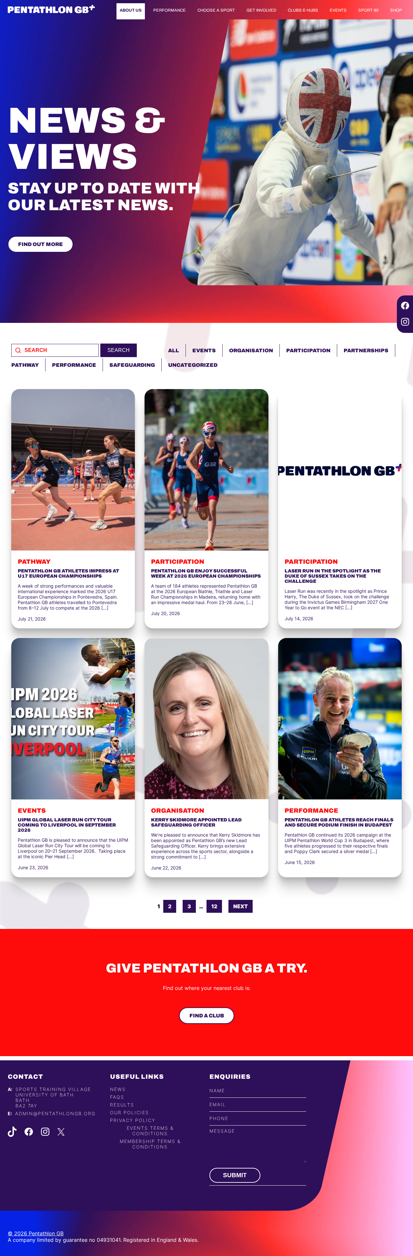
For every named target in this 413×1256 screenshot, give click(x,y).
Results (122, 1104)
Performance (169, 10)
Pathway (25, 365)
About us (131, 10)
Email (217, 1104)
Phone (218, 1118)
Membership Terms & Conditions (150, 1143)
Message (222, 1131)
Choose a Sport (216, 10)
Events (338, 10)
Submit (235, 1175)
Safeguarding (132, 365)
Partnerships (366, 350)
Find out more (40, 244)
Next (240, 906)
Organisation (251, 350)
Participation (308, 350)
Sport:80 (368, 10)
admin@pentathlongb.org (55, 1113)
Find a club (206, 1015)
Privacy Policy (133, 1120)
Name (217, 1091)
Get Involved (261, 10)
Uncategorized (192, 365)
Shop (396, 10)
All (173, 350)
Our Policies (129, 1112)
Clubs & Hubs (303, 10)
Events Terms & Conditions (150, 1130)
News (118, 1089)
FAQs (117, 1097)
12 (214, 906)
